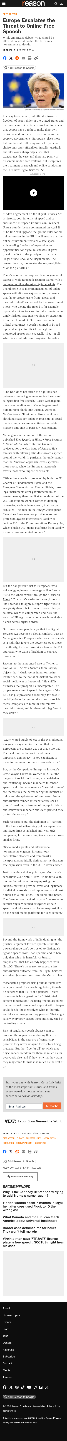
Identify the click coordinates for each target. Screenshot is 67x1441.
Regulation (8, 1143)
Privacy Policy (53, 1406)
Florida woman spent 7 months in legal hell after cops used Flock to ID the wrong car (33, 1206)
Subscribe (52, 1106)
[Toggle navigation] (4, 3)
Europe (20, 1138)
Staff (6, 1329)
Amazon (8, 1377)
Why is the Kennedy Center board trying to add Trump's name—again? (33, 1194)
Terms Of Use (9, 1410)
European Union (33, 1138)
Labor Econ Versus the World (33, 1121)
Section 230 (40, 1143)
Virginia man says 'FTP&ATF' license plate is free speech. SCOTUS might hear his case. (33, 1242)
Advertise (8, 1349)
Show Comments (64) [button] (21, 1176)
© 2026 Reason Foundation (17, 1406)
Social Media (49, 1138)
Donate (7, 1342)
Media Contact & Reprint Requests (22, 1167)
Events (7, 1322)
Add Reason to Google (20, 67)
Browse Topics (11, 1315)
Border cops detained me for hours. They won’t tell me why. (30, 1229)
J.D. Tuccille (9, 50)
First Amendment (24, 1143)
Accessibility (39, 1406)
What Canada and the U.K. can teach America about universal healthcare (31, 1219)
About (6, 1308)
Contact (7, 1363)
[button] (63, 3)
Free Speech (10, 14)
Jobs (5, 1336)
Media (6, 1370)
